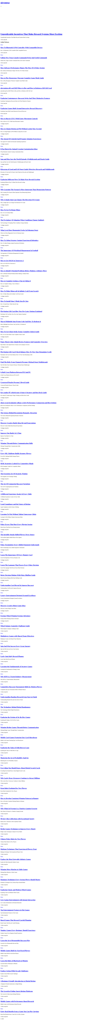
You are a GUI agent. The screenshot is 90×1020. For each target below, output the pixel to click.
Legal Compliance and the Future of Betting (15, 504)
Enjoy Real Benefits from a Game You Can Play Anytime (20, 1011)
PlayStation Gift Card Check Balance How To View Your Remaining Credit (26, 352)
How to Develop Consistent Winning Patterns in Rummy (20, 798)
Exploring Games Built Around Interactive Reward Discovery (21, 108)
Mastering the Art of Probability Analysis (15, 758)
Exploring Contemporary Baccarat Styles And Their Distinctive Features (25, 98)
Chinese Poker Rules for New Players (13, 839)
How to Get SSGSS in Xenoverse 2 (12, 260)
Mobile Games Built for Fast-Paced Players (15, 950)
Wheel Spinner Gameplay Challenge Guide (15, 626)
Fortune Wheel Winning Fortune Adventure (15, 616)
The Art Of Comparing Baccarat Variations (15, 484)
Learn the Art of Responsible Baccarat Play (15, 940)
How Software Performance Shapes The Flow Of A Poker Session (23, 68)
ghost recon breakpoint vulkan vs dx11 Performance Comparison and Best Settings (28, 403)
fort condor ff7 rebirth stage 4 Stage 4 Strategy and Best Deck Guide (24, 392)
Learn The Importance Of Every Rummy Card (16, 555)
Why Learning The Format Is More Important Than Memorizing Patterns (26, 189)
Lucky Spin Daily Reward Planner (12, 656)
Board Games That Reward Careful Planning (16, 920)
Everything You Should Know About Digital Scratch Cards (20, 768)
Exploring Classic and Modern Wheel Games (16, 890)
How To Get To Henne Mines (10, 210)
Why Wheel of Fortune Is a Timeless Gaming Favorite (19, 808)
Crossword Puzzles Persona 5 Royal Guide (15, 382)
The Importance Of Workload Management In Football (19, 250)
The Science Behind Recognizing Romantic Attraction (19, 413)
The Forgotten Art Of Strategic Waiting (14, 474)
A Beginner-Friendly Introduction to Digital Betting (18, 981)
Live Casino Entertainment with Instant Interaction (18, 900)
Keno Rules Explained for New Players (14, 788)
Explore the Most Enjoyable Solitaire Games (16, 859)
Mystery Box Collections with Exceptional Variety (17, 819)
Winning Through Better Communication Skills (17, 443)
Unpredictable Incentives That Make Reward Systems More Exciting (31, 34)
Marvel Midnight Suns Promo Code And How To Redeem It (21, 321)
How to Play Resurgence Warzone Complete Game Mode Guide (22, 78)
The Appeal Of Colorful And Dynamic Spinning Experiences (21, 139)
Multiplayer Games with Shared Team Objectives (17, 636)
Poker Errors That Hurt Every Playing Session (16, 524)
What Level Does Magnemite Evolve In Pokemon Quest (19, 230)
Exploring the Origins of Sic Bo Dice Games (15, 717)
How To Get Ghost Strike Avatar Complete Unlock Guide (20, 332)
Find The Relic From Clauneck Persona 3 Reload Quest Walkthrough (24, 362)
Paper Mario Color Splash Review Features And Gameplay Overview (24, 342)
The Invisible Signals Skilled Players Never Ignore (17, 534)
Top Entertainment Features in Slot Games (15, 910)
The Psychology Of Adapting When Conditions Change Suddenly (22, 220)
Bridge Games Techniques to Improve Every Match (18, 829)
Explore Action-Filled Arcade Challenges (14, 971)
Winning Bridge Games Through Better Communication (20, 727)
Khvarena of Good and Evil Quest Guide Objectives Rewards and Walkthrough (27, 169)
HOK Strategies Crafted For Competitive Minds (17, 463)
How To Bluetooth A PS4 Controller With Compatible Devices (21, 47)
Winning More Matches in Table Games (14, 869)
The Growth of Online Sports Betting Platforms (17, 991)
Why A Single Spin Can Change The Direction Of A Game (20, 200)
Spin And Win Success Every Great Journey (15, 646)
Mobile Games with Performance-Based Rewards (17, 1001)
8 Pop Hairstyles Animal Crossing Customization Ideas (19, 149)
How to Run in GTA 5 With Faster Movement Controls (19, 118)
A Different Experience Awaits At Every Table (16, 494)
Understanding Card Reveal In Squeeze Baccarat (17, 585)
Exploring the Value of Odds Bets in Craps (15, 748)
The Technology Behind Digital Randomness (15, 707)
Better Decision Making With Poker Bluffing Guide (18, 575)
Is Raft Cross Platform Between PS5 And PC (16, 372)
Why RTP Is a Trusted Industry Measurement (16, 676)
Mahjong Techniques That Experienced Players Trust (19, 849)
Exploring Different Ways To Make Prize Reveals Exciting (20, 179)
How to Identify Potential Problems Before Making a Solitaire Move (24, 271)
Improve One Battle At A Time (11, 433)
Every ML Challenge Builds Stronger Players (16, 453)
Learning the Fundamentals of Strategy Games (16, 666)
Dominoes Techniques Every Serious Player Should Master (20, 879)
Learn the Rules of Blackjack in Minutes (14, 961)
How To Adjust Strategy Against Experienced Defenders (19, 240)
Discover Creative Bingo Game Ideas (13, 606)
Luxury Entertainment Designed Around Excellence (18, 595)
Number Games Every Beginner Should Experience (18, 930)
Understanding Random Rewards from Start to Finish (19, 697)
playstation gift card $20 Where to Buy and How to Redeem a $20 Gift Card (26, 88)
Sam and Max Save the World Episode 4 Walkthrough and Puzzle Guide (25, 159)
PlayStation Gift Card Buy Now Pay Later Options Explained (21, 311)
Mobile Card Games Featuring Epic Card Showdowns (19, 737)
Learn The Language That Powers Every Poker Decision (20, 565)
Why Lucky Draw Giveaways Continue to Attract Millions (20, 778)
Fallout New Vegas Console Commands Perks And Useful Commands (24, 58)
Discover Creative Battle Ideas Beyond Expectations (18, 423)
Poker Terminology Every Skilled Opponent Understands (20, 545)
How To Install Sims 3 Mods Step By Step (14, 301)
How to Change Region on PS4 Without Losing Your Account (21, 129)
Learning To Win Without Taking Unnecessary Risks (18, 514)
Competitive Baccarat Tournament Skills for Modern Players (21, 687)
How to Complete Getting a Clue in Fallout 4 (16, 281)
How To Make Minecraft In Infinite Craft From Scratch (19, 291)
